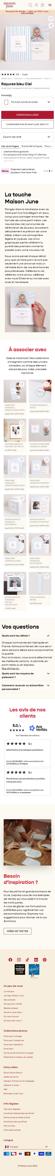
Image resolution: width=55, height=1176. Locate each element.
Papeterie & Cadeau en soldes (18, 1057)
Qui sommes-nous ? (13, 1020)
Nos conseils (9, 1000)
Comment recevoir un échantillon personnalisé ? (23, 687)
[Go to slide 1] (26, 68)
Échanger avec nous (13, 1093)
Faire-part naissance (34, 78)
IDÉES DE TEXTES (17, 931)
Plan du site (9, 1126)
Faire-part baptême (13, 1044)
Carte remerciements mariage (18, 1053)
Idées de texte (11, 1077)
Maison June (6, 78)
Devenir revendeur (13, 1012)
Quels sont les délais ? (16, 635)
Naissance (18, 78)
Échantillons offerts (13, 1072)
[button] (27, 13)
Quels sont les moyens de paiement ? (18, 675)
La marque (9, 991)
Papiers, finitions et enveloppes (19, 1081)
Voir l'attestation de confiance (27, 735)
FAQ (5, 1089)
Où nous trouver (11, 1016)
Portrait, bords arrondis (24, 102)
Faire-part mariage (13, 1036)
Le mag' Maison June (14, 995)
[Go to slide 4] (52, 171)
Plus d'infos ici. (10, 668)
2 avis (25, 74)
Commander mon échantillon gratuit (27, 124)
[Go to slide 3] (49, 171)
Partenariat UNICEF (13, 1004)
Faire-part (8, 1048)
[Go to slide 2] (28, 68)
